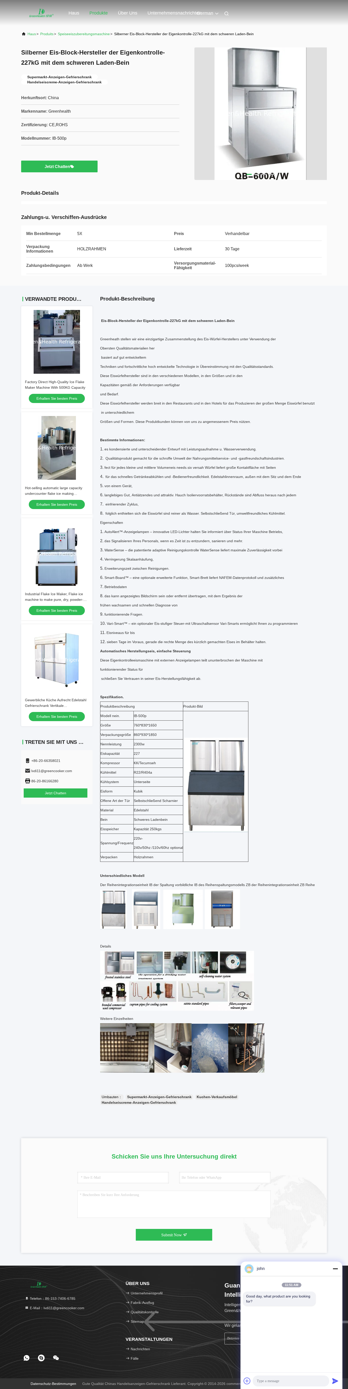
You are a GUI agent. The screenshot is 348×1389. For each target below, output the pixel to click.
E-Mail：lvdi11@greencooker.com (56, 1308)
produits (46, 34)
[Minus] (335, 1269)
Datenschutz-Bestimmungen (53, 1384)
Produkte (98, 13)
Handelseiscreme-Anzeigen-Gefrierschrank (139, 1102)
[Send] (335, 1380)
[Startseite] (41, 13)
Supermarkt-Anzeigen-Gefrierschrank (159, 1097)
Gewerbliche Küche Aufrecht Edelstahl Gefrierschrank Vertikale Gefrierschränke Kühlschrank (55, 705)
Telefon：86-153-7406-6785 (52, 1298)
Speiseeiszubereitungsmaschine (84, 34)
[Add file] (247, 1380)
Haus (74, 13)
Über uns (127, 13)
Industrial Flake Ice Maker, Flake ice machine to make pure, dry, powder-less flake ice (54, 599)
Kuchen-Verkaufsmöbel (217, 1097)
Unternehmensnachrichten (171, 13)
